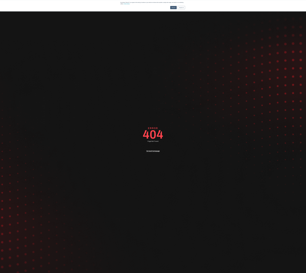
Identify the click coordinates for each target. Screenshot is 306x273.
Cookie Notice (127, 3)
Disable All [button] (181, 7)
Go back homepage (153, 151)
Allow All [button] (173, 7)
